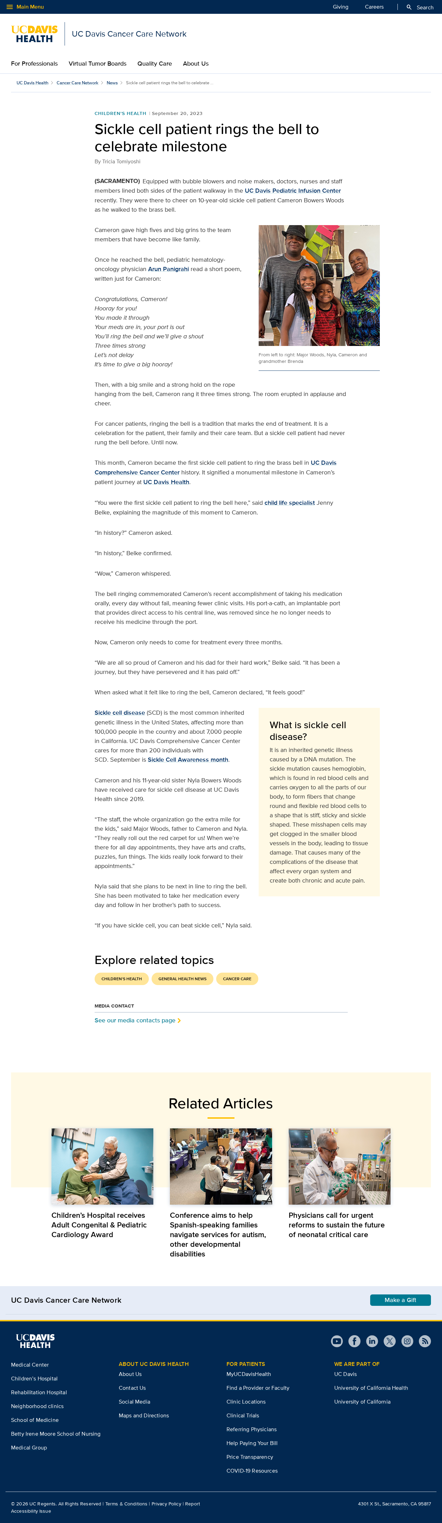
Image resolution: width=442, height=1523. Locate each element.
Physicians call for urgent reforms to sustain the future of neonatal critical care (337, 1224)
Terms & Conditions (126, 1503)
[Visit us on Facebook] (352, 1341)
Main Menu (25, 7)
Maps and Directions (144, 1415)
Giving (340, 7)
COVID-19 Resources (252, 1471)
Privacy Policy (166, 1503)
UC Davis (345, 1374)
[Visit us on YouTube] (337, 1341)
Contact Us (132, 1388)
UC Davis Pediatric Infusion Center (293, 190)
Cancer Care (237, 979)
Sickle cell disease (120, 712)
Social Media (134, 1402)
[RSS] (422, 1341)
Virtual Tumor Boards (97, 63)
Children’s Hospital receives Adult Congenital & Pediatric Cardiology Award (99, 1224)
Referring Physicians (252, 1429)
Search (420, 7)
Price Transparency (250, 1457)
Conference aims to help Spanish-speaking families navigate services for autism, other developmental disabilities (218, 1234)
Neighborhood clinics (37, 1406)
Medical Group (29, 1448)
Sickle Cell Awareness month (188, 759)
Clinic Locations (246, 1402)
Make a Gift (400, 1299)
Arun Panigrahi (168, 268)
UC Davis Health (32, 82)
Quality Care (154, 63)
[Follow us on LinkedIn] (369, 1341)
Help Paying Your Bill (252, 1443)
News (112, 82)
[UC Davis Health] (35, 1341)
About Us (196, 63)
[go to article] (102, 1166)
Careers (374, 7)
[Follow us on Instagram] (404, 1341)
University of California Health (371, 1388)
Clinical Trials (243, 1415)
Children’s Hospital (34, 1378)
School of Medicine (35, 1420)
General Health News (182, 979)
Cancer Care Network (77, 82)
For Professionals (34, 63)
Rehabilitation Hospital (39, 1392)
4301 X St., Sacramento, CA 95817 (394, 1503)
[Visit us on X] (387, 1341)
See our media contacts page (135, 1020)
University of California (362, 1402)
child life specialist (290, 502)
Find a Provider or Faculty (258, 1388)
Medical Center (30, 1365)
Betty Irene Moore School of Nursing (56, 1434)
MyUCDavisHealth (249, 1374)
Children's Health (120, 113)
